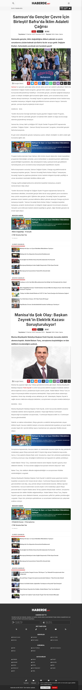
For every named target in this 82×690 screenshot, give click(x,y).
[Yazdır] (58, 83)
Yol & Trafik (54, 637)
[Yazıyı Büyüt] (69, 83)
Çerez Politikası (36, 648)
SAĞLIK (14, 665)
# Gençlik (28, 232)
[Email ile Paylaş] (54, 83)
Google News (18, 83)
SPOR (33, 662)
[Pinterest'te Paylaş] (28, 83)
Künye (13, 650)
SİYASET (54, 659)
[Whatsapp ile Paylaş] (50, 83)
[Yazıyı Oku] (61, 83)
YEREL (33, 671)
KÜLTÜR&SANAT (36, 668)
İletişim (33, 650)
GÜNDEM (14, 659)
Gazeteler (34, 637)
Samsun (13, 87)
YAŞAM (53, 668)
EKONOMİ (14, 662)
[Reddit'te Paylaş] (36, 83)
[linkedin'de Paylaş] (47, 83)
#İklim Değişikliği (18, 232)
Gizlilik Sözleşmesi (56, 648)
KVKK (13, 648)
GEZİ (13, 671)
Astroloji (14, 640)
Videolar (33, 683)
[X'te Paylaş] (43, 83)
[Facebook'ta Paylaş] (39, 83)
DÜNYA (34, 659)
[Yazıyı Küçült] (65, 83)
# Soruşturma (29, 522)
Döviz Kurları (55, 640)
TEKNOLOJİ (15, 668)
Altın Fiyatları (35, 640)
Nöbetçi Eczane (16, 637)
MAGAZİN (54, 662)
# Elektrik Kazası (18, 522)
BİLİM (53, 665)
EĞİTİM (34, 665)
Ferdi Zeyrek (27, 388)
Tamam (54, 687)
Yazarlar (26, 683)
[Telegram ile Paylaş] (32, 83)
